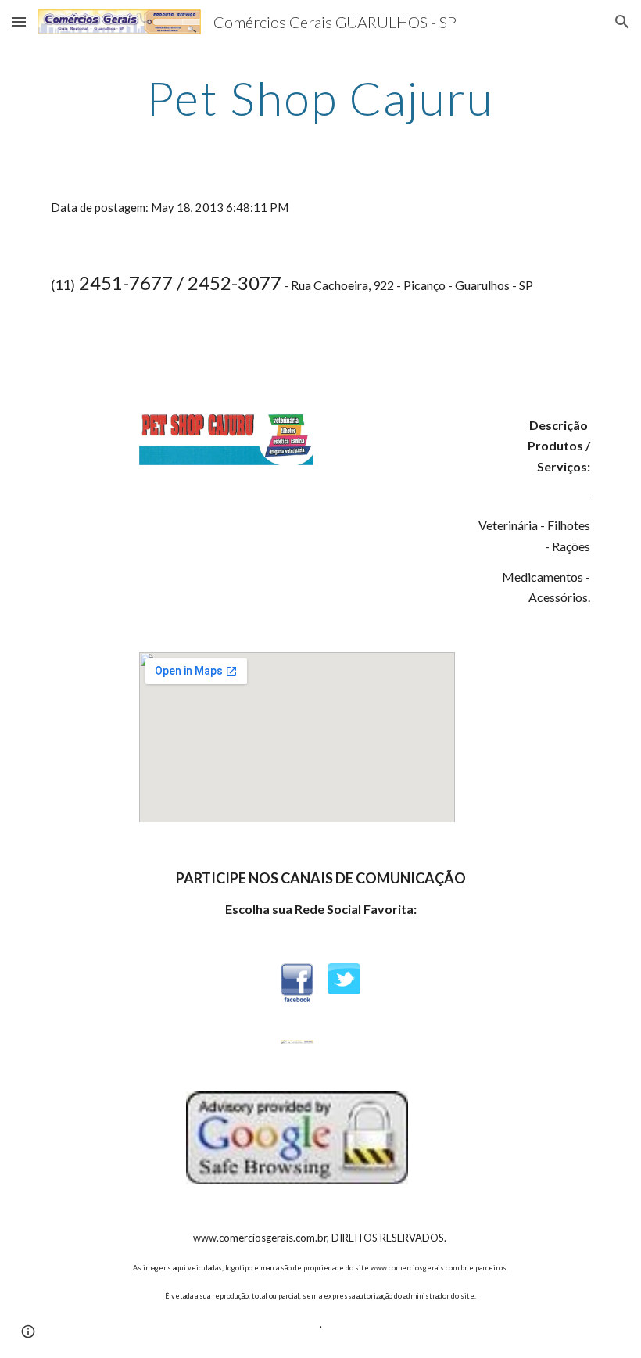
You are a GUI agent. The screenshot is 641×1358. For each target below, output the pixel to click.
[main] (321, 98)
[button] (19, 21)
